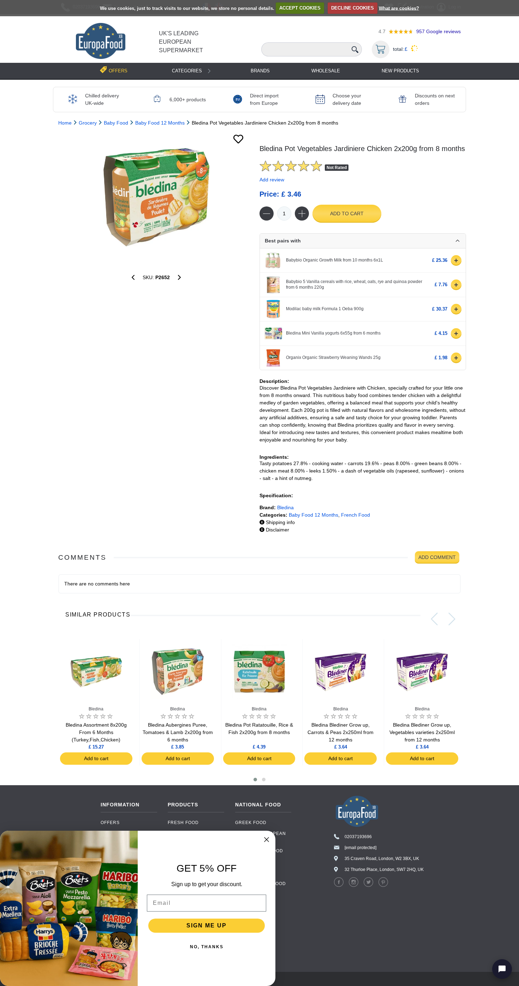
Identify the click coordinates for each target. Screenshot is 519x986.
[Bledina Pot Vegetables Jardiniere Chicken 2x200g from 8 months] (156, 197)
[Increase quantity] (302, 213)
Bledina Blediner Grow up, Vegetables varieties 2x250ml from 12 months (422, 732)
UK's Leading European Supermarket (181, 41)
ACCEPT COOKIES (300, 8)
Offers (110, 822)
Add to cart (347, 213)
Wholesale (325, 70)
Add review (272, 179)
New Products (400, 70)
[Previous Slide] (434, 619)
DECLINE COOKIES (352, 8)
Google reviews (438, 31)
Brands (260, 70)
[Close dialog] (266, 839)
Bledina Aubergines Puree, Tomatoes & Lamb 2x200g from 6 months (178, 732)
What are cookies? (399, 8)
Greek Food (251, 822)
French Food (355, 515)
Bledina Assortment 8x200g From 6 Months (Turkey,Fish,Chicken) (96, 732)
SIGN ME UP (206, 925)
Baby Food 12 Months (313, 515)
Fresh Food (183, 822)
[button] (255, 779)
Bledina (285, 507)
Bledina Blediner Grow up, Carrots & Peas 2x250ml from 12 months (341, 732)
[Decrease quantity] (267, 213)
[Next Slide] (452, 619)
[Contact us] (502, 969)
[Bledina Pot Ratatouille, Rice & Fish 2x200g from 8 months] (179, 277)
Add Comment (437, 557)
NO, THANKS (206, 946)
